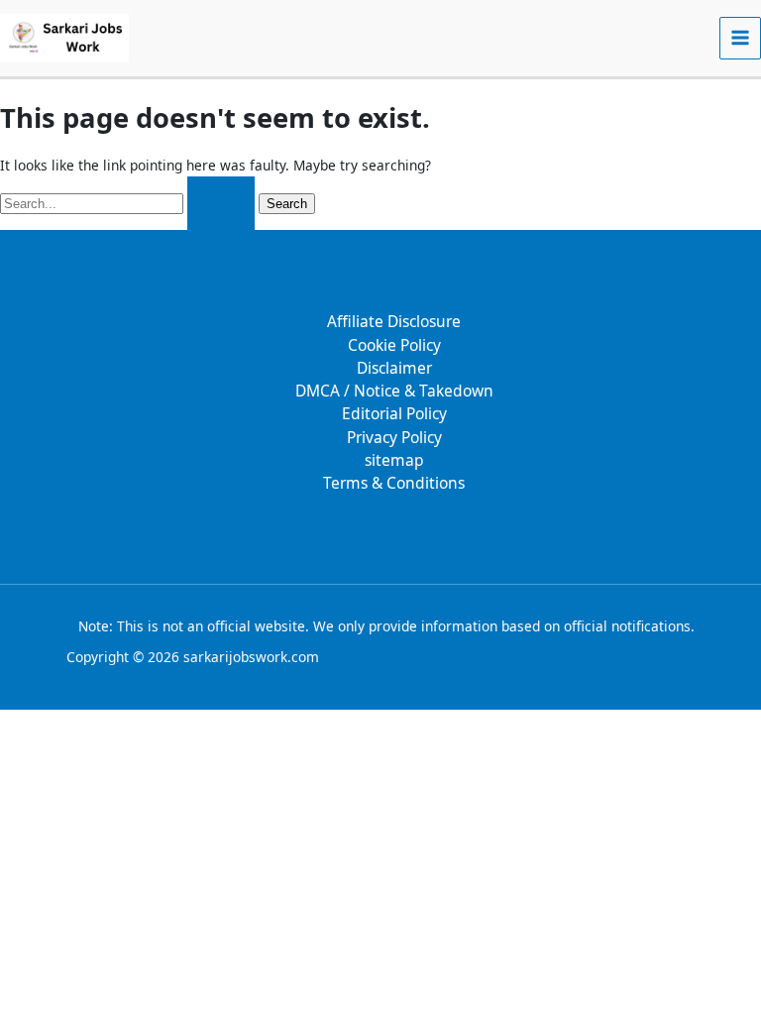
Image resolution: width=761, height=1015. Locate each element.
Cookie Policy (394, 345)
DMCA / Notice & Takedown (394, 390)
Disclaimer (394, 368)
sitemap (394, 460)
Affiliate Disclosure (394, 321)
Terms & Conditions (394, 483)
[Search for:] (129, 202)
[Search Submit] (221, 203)
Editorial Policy (394, 413)
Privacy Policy (394, 437)
